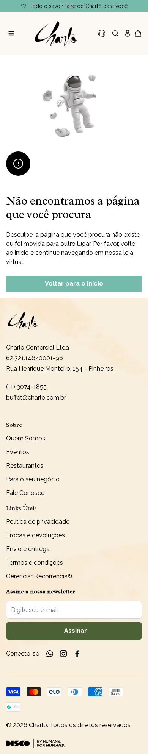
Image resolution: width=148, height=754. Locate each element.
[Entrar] (127, 33)
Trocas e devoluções (35, 535)
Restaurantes (24, 465)
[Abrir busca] (115, 33)
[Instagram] (63, 653)
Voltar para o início (74, 283)
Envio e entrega (28, 549)
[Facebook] (77, 653)
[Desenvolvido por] (35, 743)
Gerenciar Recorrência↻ (39, 576)
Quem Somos (25, 438)
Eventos (17, 452)
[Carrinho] (56, 33)
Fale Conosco (25, 492)
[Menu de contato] (101, 33)
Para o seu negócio (33, 479)
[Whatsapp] (49, 653)
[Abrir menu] (11, 33)
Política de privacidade (37, 521)
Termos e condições (34, 562)
